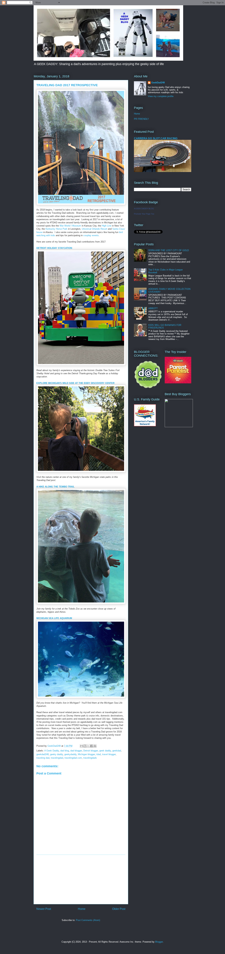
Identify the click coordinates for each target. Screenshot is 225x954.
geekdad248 (42, 754)
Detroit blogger (90, 750)
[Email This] (81, 746)
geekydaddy (70, 754)
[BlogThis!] (85, 746)
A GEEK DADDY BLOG (144, 209)
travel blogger (109, 754)
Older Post (118, 908)
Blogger (159, 941)
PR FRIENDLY (141, 119)
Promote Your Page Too (144, 214)
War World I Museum (70, 225)
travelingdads (90, 758)
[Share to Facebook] (91, 746)
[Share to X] (88, 746)
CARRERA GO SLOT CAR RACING (156, 138)
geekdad (116, 750)
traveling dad (42, 758)
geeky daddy (56, 754)
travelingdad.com (73, 758)
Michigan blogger (86, 754)
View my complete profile (160, 96)
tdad (98, 754)
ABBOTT (153, 308)
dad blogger (76, 750)
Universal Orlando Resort (94, 229)
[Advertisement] (80, 879)
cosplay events (91, 235)
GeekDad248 (158, 82)
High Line (106, 225)
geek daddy (105, 750)
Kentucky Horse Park (56, 229)
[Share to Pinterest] (95, 746)
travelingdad (57, 758)
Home (81, 908)
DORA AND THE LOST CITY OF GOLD (168, 250)
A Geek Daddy (51, 750)
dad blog (64, 750)
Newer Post (43, 908)
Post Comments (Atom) (88, 920)
